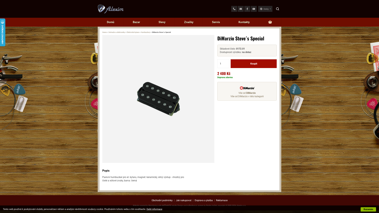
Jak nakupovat (183, 200)
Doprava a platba (204, 200)
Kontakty (244, 22)
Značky (188, 22)
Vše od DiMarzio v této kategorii (247, 96)
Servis (216, 22)
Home (104, 32)
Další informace (154, 209)
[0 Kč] (270, 22)
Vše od (247, 93)
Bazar (136, 22)
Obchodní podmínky (162, 200)
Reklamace (222, 200)
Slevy (162, 22)
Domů (110, 22)
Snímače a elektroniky (117, 32)
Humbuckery (145, 32)
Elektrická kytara (133, 32)
